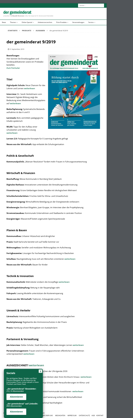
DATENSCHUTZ (84, 415)
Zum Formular (13, 68)
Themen (13, 22)
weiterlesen (29, 88)
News (4, 22)
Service (91, 22)
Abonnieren (16, 396)
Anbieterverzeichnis (45, 22)
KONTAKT (99, 415)
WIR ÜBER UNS (47, 415)
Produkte (26, 30)
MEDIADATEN (60, 415)
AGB (93, 415)
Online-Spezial (27, 22)
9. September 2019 (17, 49)
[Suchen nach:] (91, 5)
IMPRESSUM (72, 415)
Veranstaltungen (78, 22)
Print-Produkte (61, 22)
